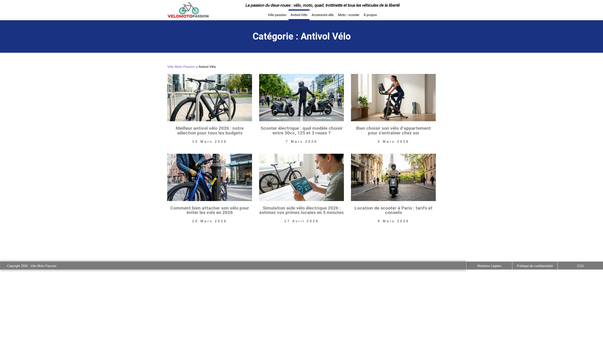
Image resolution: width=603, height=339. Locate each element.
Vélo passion (277, 15)
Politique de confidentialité (535, 266)
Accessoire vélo (323, 15)
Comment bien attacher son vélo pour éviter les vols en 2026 (209, 210)
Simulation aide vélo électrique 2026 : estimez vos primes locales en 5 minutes (301, 210)
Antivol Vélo (299, 15)
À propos (370, 15)
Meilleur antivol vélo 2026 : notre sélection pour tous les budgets (210, 130)
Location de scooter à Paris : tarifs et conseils (393, 210)
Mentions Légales (489, 266)
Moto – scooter (348, 15)
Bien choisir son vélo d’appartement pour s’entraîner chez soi (393, 130)
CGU (580, 266)
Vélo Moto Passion (181, 67)
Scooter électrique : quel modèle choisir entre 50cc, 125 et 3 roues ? (302, 130)
